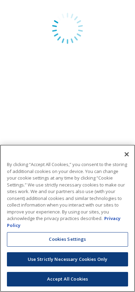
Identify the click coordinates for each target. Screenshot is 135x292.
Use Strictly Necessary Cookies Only (68, 259)
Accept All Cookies (67, 279)
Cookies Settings (67, 239)
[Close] (126, 154)
